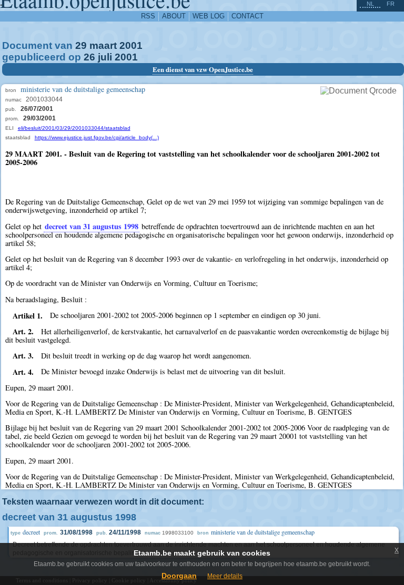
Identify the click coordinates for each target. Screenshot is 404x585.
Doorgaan (179, 575)
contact (247, 16)
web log (209, 16)
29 (81, 45)
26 (89, 57)
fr (391, 4)
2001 (131, 45)
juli (105, 57)
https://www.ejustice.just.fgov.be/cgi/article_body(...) (97, 137)
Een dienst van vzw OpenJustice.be (203, 69)
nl (370, 4)
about (174, 16)
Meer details (225, 576)
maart (103, 45)
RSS (148, 16)
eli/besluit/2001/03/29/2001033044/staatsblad (74, 128)
